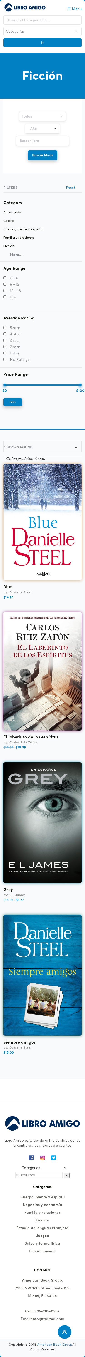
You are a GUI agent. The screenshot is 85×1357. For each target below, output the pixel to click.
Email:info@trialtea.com (42, 1319)
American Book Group (54, 1344)
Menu (76, 9)
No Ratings (19, 360)
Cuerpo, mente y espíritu (42, 1197)
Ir (42, 42)
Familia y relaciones (42, 1212)
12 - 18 (15, 291)
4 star (15, 334)
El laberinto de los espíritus (30, 737)
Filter (13, 402)
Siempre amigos (19, 1042)
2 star (15, 347)
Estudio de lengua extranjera (42, 1228)
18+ (13, 297)
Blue (7, 586)
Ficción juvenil (42, 1251)
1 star (14, 353)
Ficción (42, 1220)
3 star (15, 340)
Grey (8, 889)
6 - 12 (14, 284)
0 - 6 (14, 278)
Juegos (42, 1235)
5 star (15, 328)
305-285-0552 (47, 1311)
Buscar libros (42, 155)
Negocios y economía (42, 1204)
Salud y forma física (42, 1243)
